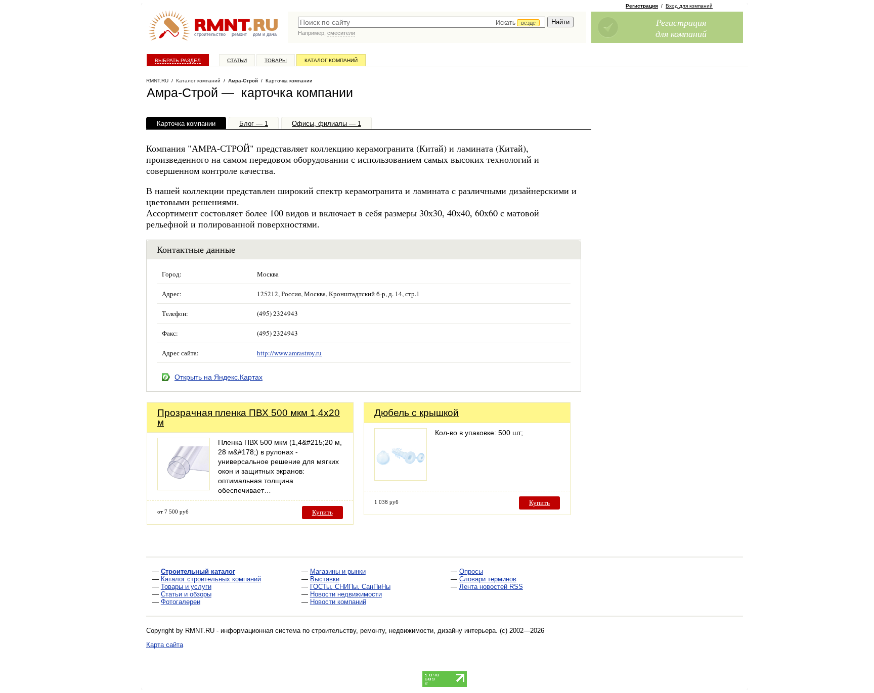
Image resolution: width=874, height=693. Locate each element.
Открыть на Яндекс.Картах (218, 377)
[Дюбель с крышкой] (400, 478)
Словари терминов (487, 579)
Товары (276, 60)
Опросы (471, 571)
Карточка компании (186, 123)
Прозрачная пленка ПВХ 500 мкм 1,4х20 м (248, 417)
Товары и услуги (186, 586)
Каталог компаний (331, 60)
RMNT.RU (157, 80)
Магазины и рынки (338, 571)
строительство (210, 34)
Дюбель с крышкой (416, 412)
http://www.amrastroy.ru (289, 352)
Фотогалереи (180, 602)
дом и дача (265, 34)
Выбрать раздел (178, 60)
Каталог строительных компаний (211, 579)
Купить (322, 512)
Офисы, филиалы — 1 (326, 123)
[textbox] (421, 22)
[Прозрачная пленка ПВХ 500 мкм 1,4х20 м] (183, 487)
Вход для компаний (689, 6)
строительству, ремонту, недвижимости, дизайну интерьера (404, 630)
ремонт (239, 34)
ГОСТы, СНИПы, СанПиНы (350, 586)
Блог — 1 (253, 123)
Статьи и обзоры (186, 594)
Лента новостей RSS (491, 586)
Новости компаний (338, 602)
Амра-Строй (243, 80)
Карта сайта (164, 645)
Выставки (324, 579)
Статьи (237, 60)
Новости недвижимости (346, 594)
